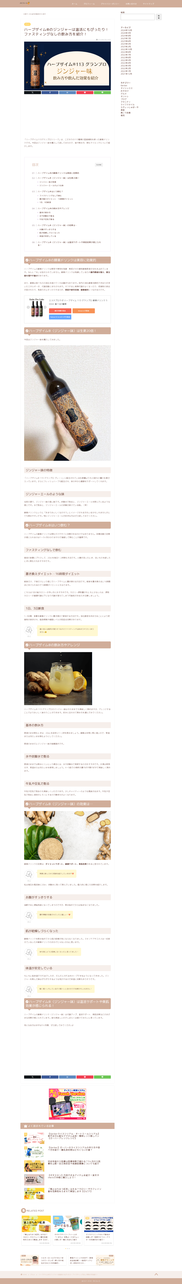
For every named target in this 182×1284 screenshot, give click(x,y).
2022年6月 (126, 57)
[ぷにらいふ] (24, 4)
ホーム (74, 4)
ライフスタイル (128, 104)
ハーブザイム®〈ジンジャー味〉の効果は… (57, 225)
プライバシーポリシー (110, 4)
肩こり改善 (126, 112)
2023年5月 (126, 44)
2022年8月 (126, 52)
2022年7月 (126, 54)
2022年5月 (126, 60)
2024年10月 (126, 30)
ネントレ (125, 96)
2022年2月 (126, 68)
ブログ (124, 99)
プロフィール (89, 4)
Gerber (124, 85)
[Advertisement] (67, 116)
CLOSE (98, 164)
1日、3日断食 (45, 202)
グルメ (27, 24)
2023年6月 (126, 41)
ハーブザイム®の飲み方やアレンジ (53, 208)
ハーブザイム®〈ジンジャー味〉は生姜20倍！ (59, 178)
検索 (123, 12)
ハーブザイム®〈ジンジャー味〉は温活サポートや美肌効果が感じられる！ (69, 244)
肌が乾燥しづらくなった (49, 233)
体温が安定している (47, 236)
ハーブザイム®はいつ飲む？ (50, 191)
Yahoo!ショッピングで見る (60, 317)
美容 (123, 110)
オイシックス (127, 88)
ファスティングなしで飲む (50, 195)
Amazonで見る (83, 311)
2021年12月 (126, 74)
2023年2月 (126, 46)
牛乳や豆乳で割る (46, 219)
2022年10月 (126, 49)
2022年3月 (126, 65)
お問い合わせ (131, 4)
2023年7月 (126, 38)
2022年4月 (126, 63)
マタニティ (126, 102)
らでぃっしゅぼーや (130, 107)
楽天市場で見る (60, 311)
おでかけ (125, 91)
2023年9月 (126, 35)
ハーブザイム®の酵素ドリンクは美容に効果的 (58, 173)
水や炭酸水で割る (46, 216)
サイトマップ (148, 4)
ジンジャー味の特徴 (47, 182)
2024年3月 (126, 33)
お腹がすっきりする (47, 229)
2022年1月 (126, 71)
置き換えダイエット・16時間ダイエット (56, 199)
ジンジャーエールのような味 (51, 185)
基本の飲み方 (45, 212)
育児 (123, 115)
